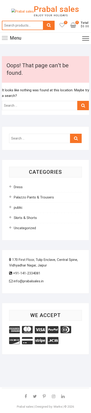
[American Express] (14, 330)
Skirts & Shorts (25, 218)
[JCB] (53, 341)
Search (49, 25)
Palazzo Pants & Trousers (34, 197)
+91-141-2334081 (26, 273)
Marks (58, 406)
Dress (18, 187)
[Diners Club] (65, 330)
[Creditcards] (27, 341)
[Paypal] (53, 330)
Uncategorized (25, 228)
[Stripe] (40, 341)
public (18, 207)
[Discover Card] (14, 341)
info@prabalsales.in (28, 281)
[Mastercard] (27, 330)
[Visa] (40, 330)
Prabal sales (56, 9)
